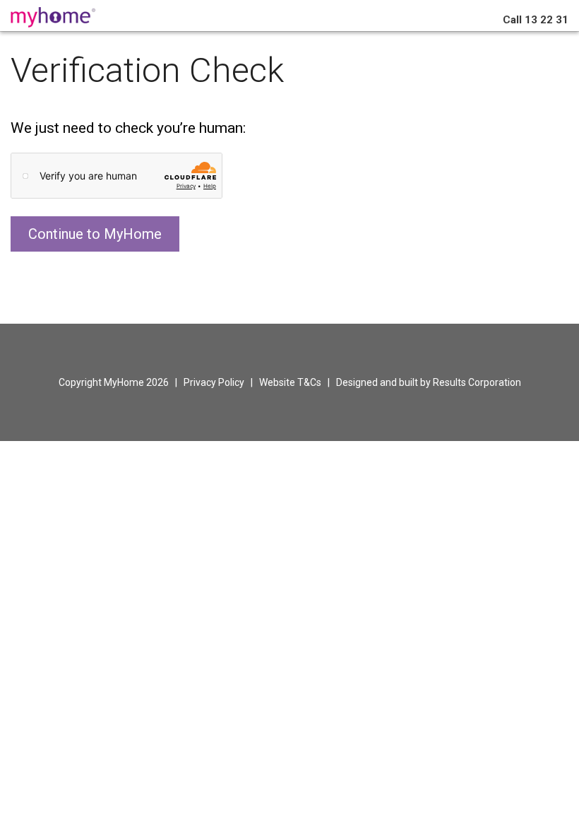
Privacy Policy (214, 382)
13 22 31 (535, 19)
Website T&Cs (290, 382)
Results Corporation (477, 382)
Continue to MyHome (95, 233)
